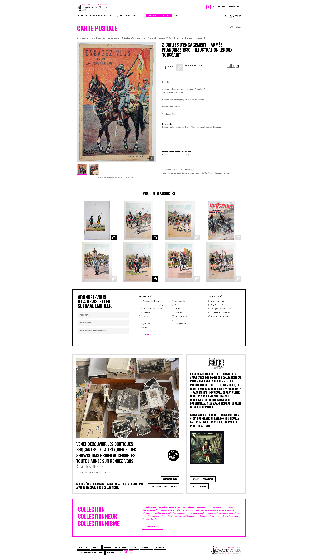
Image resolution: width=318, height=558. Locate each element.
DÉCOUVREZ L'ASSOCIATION (203, 479)
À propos (127, 16)
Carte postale (178, 170)
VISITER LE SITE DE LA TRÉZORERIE (164, 486)
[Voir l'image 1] (82, 169)
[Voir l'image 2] (94, 169)
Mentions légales (114, 552)
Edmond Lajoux (188, 173)
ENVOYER (146, 334)
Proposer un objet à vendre (115, 547)
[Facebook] (208, 7)
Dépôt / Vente (117, 16)
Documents (113, 38)
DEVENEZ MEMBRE (199, 486)
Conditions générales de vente (91, 552)
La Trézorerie (165, 16)
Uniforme (228, 173)
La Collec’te (152, 16)
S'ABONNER (221, 7)
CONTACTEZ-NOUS (170, 479)
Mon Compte (177, 16)
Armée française (174, 173)
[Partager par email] (229, 66)
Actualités (107, 16)
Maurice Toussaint (215, 173)
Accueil (80, 16)
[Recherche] (225, 16)
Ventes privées (97, 16)
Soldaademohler (85, 38)
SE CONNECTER (234, 7)
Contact (135, 16)
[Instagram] (213, 7)
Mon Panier (160, 547)
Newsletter (83, 547)
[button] (116, 102)
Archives (142, 16)
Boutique (88, 16)
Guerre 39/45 (201, 173)
